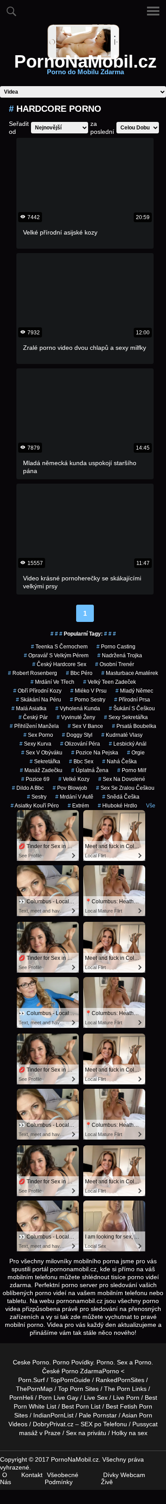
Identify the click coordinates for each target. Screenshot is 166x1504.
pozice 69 (35, 779)
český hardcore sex (59, 664)
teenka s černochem (59, 647)
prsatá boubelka (134, 726)
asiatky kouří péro (35, 806)
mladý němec (134, 691)
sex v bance (85, 726)
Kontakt (31, 1474)
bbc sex (81, 761)
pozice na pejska (94, 753)
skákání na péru (38, 700)
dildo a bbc (28, 788)
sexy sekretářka (126, 717)
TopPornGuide (70, 1379)
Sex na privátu (86, 1432)
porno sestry (87, 700)
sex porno (38, 735)
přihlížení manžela (34, 726)
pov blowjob (70, 788)
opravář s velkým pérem (56, 655)
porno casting (116, 647)
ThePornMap (34, 1388)
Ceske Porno (31, 1362)
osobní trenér (114, 664)
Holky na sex (129, 1432)
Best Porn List (81, 1406)
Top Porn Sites (78, 1388)
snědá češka (120, 797)
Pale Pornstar (98, 1415)
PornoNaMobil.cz (85, 66)
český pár (33, 717)
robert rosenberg (32, 673)
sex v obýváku (41, 753)
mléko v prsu (88, 691)
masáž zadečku (41, 770)
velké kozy (73, 779)
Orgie (136, 753)
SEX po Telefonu (104, 1424)
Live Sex (96, 1397)
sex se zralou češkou (125, 788)
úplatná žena (89, 770)
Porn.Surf (31, 1379)
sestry (36, 797)
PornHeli (21, 1397)
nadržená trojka (119, 655)
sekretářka (45, 761)
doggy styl (77, 735)
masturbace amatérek (129, 673)
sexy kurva (35, 744)
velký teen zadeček (109, 682)
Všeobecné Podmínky (61, 1478)
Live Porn (126, 1397)
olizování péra (80, 744)
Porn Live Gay (58, 1397)
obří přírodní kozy (37, 691)
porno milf (131, 770)
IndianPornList (53, 1415)
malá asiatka (29, 708)
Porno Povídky (73, 1362)
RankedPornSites (120, 1379)
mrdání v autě (74, 797)
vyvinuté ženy (76, 717)
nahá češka (119, 761)
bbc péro (79, 673)
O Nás (5, 1478)
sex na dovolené (121, 779)
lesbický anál (128, 744)
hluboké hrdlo (117, 806)
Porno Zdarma (82, 1371)
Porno (105, 1362)
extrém (78, 806)
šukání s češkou (132, 708)
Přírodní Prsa (132, 700)
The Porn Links (125, 1388)
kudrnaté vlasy (122, 735)
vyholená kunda (77, 708)
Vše (150, 806)
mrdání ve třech (52, 682)
